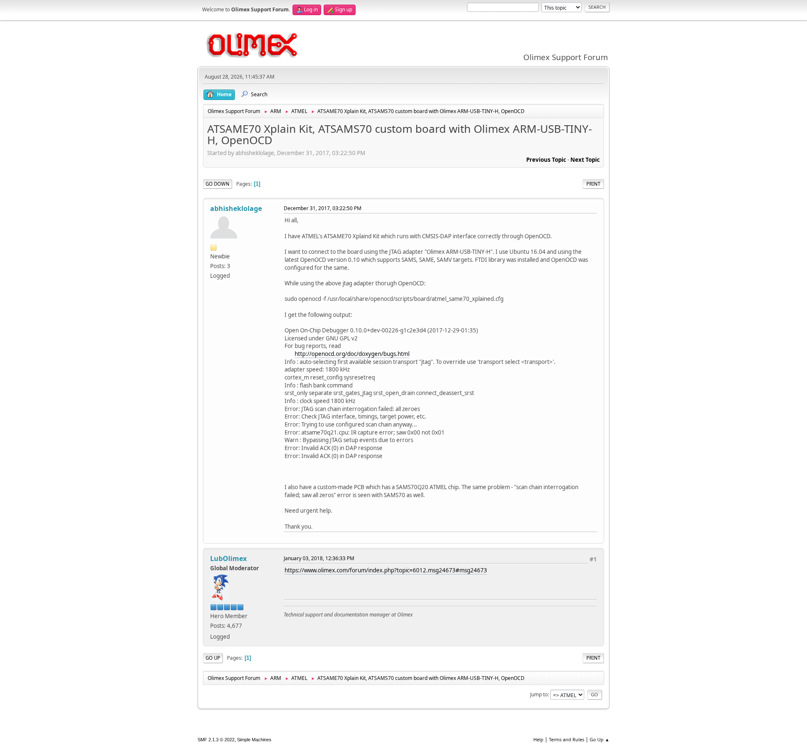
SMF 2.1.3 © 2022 (216, 739)
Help (538, 739)
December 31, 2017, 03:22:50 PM (322, 208)
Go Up (213, 658)
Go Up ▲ (599, 739)
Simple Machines (254, 739)
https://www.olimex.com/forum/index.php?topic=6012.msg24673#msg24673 (386, 570)
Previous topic (546, 159)
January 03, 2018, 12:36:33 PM (319, 558)
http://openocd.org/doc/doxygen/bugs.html (352, 354)
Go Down (217, 184)
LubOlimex (228, 558)
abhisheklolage (236, 208)
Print (593, 184)
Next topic (585, 159)
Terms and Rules (566, 739)
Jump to (539, 694)
